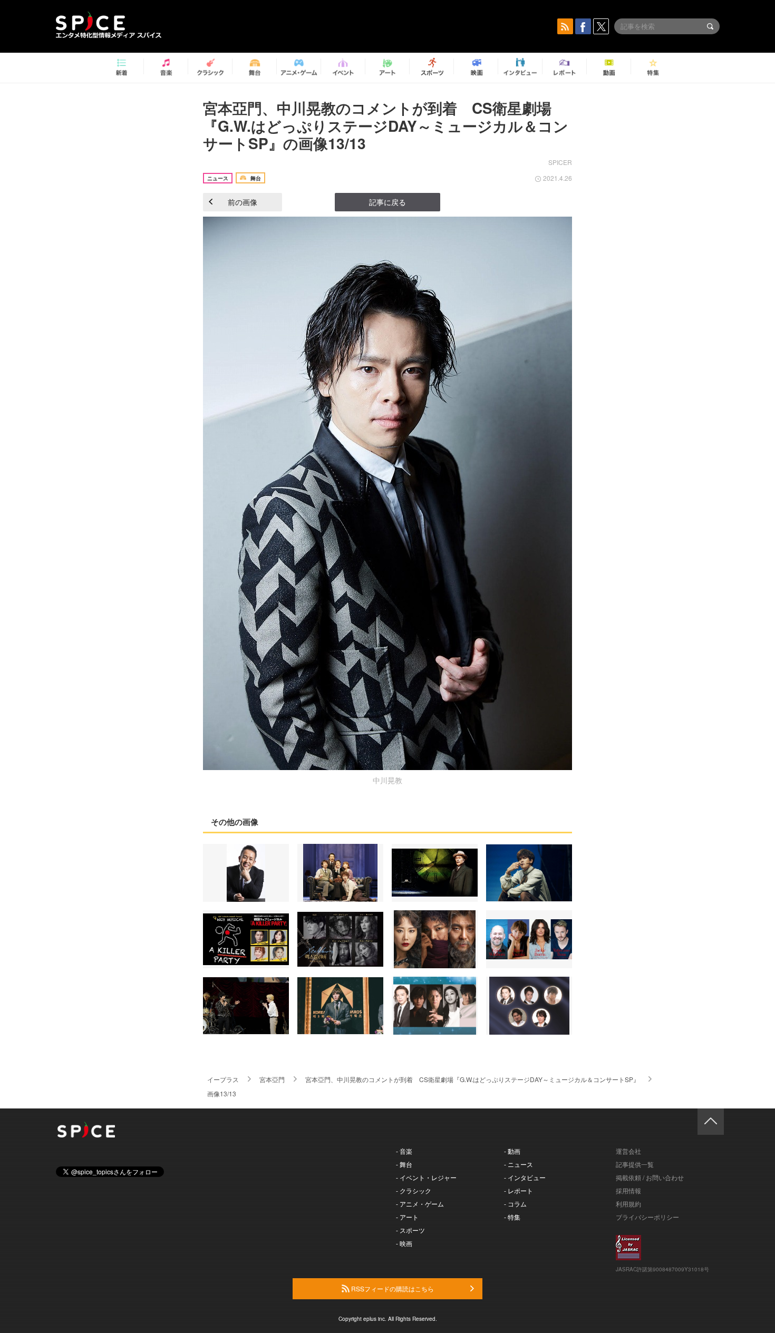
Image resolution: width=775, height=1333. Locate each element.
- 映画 (404, 1243)
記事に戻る (387, 202)
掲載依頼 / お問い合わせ (650, 1177)
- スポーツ (410, 1229)
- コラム (515, 1203)
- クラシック (413, 1190)
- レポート (518, 1190)
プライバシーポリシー (647, 1216)
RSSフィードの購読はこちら (392, 1288)
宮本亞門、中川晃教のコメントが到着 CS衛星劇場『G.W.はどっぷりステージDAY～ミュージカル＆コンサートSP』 (472, 1079)
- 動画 (512, 1150)
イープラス (223, 1079)
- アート (407, 1216)
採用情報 (628, 1190)
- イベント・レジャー (426, 1177)
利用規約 (628, 1203)
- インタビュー (525, 1177)
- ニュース (518, 1164)
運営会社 (628, 1150)
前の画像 (242, 202)
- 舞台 (404, 1164)
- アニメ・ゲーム (420, 1203)
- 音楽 (404, 1150)
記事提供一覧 (635, 1164)
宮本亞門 (272, 1079)
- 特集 (512, 1216)
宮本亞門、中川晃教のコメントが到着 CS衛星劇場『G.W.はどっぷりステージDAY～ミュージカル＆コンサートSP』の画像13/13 (385, 125)
